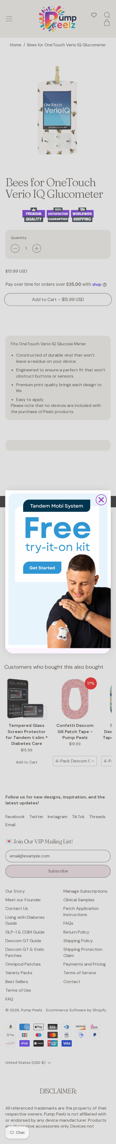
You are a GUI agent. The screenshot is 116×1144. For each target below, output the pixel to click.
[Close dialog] (101, 500)
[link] (58, 569)
